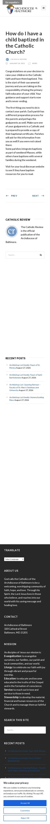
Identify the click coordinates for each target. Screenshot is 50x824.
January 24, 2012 (17, 63)
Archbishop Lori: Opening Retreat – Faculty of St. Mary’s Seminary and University (24, 387)
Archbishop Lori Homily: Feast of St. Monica (26, 751)
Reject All (25, 818)
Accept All (25, 803)
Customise (25, 810)
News (34, 63)
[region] (25, 801)
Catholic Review (19, 59)
